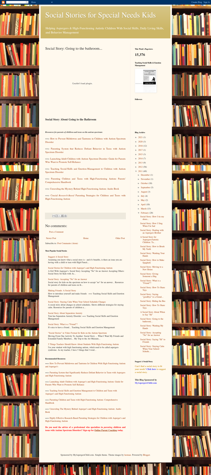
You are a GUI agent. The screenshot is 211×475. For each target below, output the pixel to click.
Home (86, 238)
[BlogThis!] (56, 215)
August (144, 191)
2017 (140, 149)
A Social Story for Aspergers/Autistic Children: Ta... (149, 239)
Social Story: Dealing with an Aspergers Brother (152, 231)
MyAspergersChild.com (146, 382)
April (143, 204)
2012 (140, 166)
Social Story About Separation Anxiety (65, 313)
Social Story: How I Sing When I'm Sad (151, 224)
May (143, 200)
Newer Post (51, 238)
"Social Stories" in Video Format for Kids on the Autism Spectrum (77, 332)
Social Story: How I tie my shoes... (152, 218)
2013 (140, 162)
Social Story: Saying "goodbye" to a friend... (151, 295)
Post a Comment (56, 231)
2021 (140, 137)
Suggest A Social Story (58, 256)
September (146, 187)
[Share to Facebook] (62, 215)
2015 (140, 154)
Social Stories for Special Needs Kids (100, 15)
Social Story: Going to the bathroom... (151, 320)
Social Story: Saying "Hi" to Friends (152, 340)
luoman (127, 454)
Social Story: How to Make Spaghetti (152, 261)
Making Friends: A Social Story (62, 290)
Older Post (120, 238)
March (144, 208)
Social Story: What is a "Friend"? (62, 324)
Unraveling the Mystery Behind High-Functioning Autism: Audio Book (84, 188)
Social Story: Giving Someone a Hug (149, 275)
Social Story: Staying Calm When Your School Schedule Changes (77, 301)
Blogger (146, 454)
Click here (151, 369)
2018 (140, 145)
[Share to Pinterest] (65, 215)
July (143, 195)
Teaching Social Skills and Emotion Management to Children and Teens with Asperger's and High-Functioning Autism (81, 392)
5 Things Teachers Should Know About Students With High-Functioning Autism (83, 344)
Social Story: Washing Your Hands (152, 254)
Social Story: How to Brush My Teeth (152, 247)
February (145, 212)
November (146, 179)
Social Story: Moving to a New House (151, 268)
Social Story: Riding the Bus (152, 300)
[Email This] (53, 215)
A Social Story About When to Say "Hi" (152, 313)
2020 (140, 141)
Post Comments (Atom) (67, 243)
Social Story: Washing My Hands (151, 327)
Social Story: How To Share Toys (152, 288)
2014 (140, 158)
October (144, 183)
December (145, 174)
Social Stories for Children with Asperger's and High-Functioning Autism (80, 267)
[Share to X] (59, 215)
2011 (140, 171)
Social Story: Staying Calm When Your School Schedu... (152, 349)
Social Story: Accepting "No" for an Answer (67, 279)
